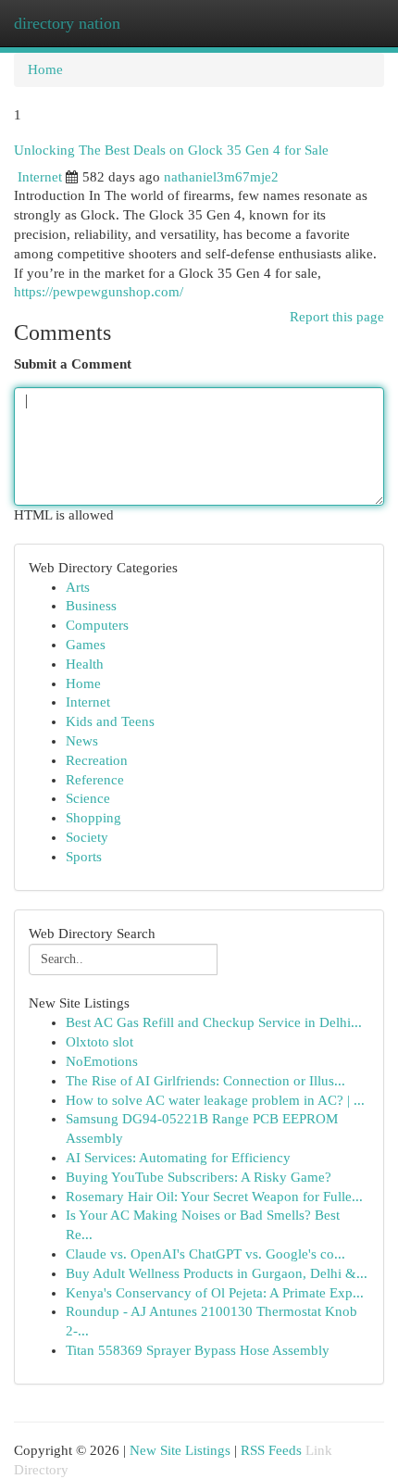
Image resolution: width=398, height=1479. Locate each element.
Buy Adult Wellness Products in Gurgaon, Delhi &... (216, 1273)
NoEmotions (102, 1061)
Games (86, 644)
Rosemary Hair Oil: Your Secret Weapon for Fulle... (214, 1196)
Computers (97, 625)
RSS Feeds (271, 1450)
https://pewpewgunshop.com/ (98, 291)
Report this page (337, 316)
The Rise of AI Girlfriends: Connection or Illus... (205, 1080)
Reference (95, 779)
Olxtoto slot (99, 1041)
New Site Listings (180, 1450)
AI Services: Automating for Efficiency (178, 1157)
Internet (40, 176)
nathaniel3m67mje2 (221, 176)
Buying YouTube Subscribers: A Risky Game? (198, 1177)
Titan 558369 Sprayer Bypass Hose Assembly (198, 1350)
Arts (78, 587)
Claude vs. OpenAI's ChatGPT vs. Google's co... (205, 1254)
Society (87, 837)
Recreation (97, 760)
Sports (84, 856)
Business (91, 605)
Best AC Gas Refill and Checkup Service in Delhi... (214, 1022)
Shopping (93, 817)
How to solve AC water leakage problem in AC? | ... (215, 1100)
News (82, 740)
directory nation (67, 23)
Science (88, 798)
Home (45, 69)
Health (85, 664)
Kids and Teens (110, 721)
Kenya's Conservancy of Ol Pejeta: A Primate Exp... (215, 1292)
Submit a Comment (72, 364)
